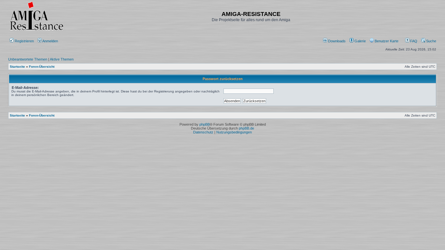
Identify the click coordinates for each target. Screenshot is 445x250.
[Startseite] (36, 30)
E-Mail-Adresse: (25, 88)
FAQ (413, 41)
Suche (430, 41)
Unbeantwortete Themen (27, 59)
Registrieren (24, 41)
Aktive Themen (62, 59)
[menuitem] (335, 41)
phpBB (204, 124)
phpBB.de (246, 128)
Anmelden (50, 41)
